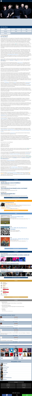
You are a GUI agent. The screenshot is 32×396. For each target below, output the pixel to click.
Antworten (16, 321)
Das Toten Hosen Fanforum (6, 305)
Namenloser (16, 337)
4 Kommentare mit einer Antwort (8, 315)
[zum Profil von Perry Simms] (1, 330)
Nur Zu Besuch (28, 84)
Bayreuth (4, 293)
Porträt (5, 29)
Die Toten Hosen (4, 27)
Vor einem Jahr (16, 339)
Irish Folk (27, 155)
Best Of (15, 82)
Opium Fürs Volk (20, 62)
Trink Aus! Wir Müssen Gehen (18, 173)
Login (31, 1)
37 (16, 190)
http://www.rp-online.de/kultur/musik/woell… (7, 326)
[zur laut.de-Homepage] (1, 1)
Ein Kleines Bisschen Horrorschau (13, 54)
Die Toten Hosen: (4, 208)
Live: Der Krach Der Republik (15, 130)
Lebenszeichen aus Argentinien (11, 172)
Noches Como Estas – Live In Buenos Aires (7, 129)
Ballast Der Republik (4, 118)
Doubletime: (3, 207)
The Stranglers (14, 157)
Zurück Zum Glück (28, 82)
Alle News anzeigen (16, 210)
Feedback (23, 387)
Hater (19, 358)
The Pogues (27, 157)
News (16, 29)
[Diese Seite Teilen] (7, 395)
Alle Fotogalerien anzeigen (16, 277)
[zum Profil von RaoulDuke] (1, 317)
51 (20, 231)
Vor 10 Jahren (16, 325)
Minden (4, 290)
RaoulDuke (16, 317)
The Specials (23, 157)
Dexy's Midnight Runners (4, 158)
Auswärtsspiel (7, 82)
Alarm (13, 321)
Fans (7, 358)
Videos (16, 31)
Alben (26, 29)
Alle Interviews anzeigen (16, 197)
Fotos (26, 31)
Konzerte (5, 33)
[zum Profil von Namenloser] (1, 337)
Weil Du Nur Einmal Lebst (11, 160)
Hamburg (4, 282)
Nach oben (16, 382)
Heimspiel (5, 80)
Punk (16, 43)
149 (29, 218)
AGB (8, 387)
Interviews (5, 31)
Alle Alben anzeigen (16, 248)
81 (18, 208)
